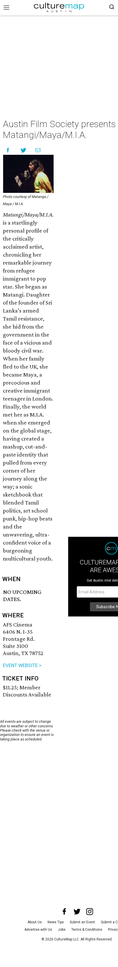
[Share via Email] (38, 150)
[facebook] (64, 911)
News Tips (56, 922)
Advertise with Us (38, 930)
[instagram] (89, 911)
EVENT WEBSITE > (22, 665)
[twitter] (77, 911)
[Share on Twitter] (24, 150)
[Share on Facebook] (8, 150)
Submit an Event (82, 922)
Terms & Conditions (86, 930)
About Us (34, 922)
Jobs (62, 930)
